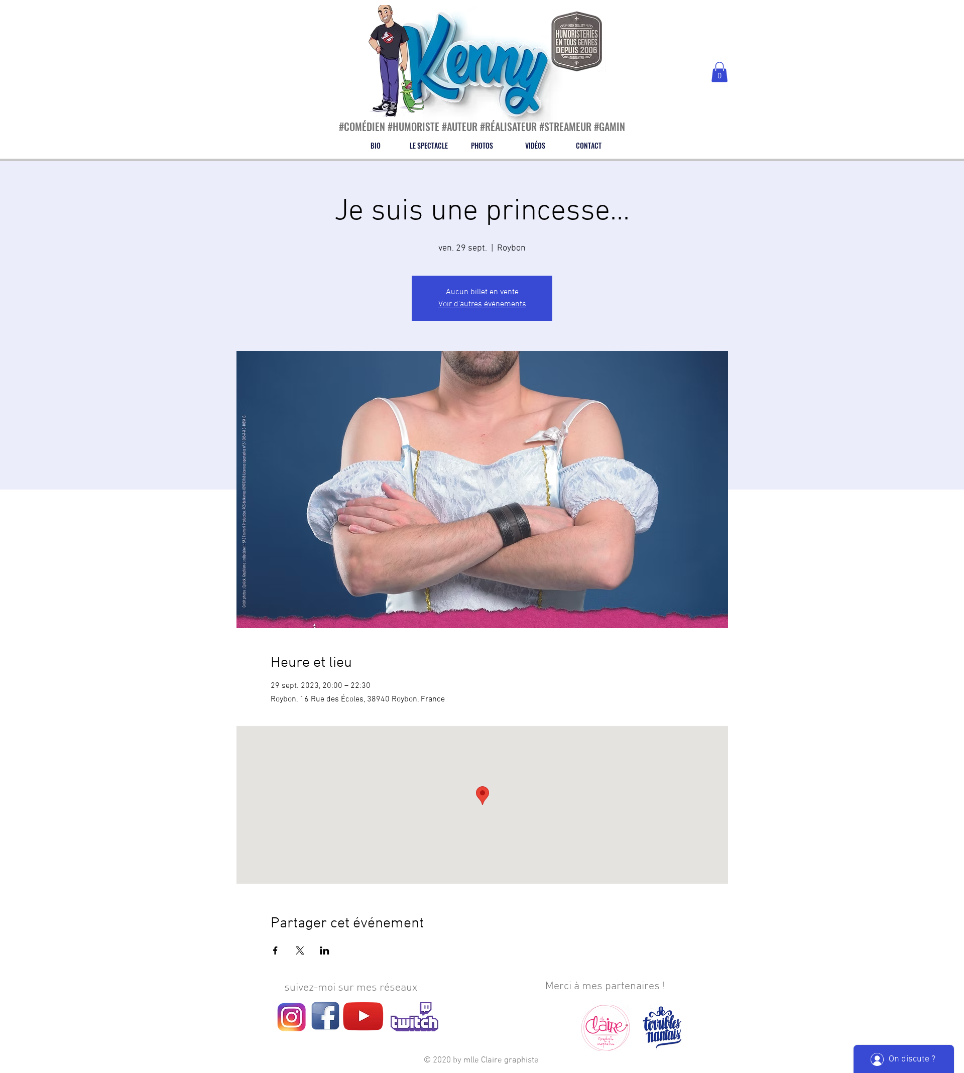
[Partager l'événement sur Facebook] (275, 950)
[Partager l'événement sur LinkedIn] (324, 950)
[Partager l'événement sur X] (300, 950)
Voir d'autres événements (482, 304)
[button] (719, 72)
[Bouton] (386, 37)
